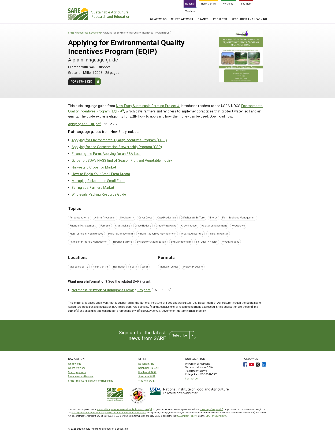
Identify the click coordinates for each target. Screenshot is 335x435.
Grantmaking (122, 225)
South (133, 266)
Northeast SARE (147, 372)
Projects (220, 19)
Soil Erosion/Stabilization (151, 241)
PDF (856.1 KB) (81, 81)
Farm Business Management (238, 217)
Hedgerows (238, 225)
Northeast (119, 266)
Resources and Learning (249, 19)
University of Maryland (210, 409)
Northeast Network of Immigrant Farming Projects (111, 290)
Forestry (105, 225)
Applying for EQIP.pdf (84, 124)
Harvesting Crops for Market (94, 167)
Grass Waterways (166, 225)
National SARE (146, 363)
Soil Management (181, 241)
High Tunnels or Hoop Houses (86, 233)
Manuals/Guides (169, 266)
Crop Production (166, 217)
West (145, 266)
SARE (71, 32)
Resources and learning (81, 376)
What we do (74, 363)
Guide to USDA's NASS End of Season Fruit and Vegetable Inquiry (122, 160)
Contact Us (191, 378)
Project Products (193, 266)
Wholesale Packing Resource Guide (99, 194)
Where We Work (182, 19)
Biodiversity (127, 217)
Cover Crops (145, 217)
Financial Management (83, 225)
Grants (203, 19)
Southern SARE (146, 376)
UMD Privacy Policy (215, 415)
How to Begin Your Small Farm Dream (101, 173)
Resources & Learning (88, 32)
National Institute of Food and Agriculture (124, 412)
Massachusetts (79, 266)
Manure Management (120, 233)
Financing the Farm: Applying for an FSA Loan (106, 153)
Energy (213, 217)
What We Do (158, 19)
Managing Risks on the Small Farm (98, 180)
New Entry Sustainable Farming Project (146, 105)
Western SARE (146, 380)
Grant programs (77, 372)
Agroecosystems (80, 217)
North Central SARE (149, 368)
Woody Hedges (230, 241)
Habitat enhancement (214, 225)
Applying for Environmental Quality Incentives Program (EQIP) (119, 140)
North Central (101, 266)
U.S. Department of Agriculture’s (87, 412)
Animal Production (105, 217)
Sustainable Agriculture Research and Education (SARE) (123, 409)
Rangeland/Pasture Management (89, 241)
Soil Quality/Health (206, 241)
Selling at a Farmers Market (93, 187)
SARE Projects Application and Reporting (90, 380)
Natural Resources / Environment (157, 233)
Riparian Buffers (122, 241)
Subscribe (179, 335)
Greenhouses (189, 225)
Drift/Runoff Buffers (193, 217)
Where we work (76, 368)
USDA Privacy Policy (186, 415)
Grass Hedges (143, 225)
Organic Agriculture (192, 233)
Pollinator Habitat (218, 233)
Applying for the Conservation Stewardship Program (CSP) (117, 146)
